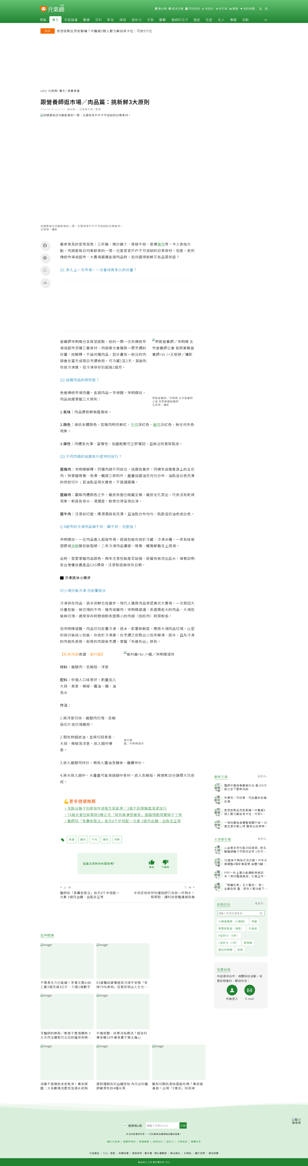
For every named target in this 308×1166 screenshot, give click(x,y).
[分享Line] (44, 257)
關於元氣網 (113, 1141)
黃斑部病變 (225, 949)
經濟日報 (177, 8)
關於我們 (200, 1153)
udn (43, 91)
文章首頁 (182, 1141)
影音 (110, 19)
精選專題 (144, 1141)
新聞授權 (124, 1153)
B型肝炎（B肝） (228, 935)
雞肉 (157, 424)
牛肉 (134, 424)
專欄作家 (196, 1141)
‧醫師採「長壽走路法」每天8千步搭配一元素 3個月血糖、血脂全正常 (122, 820)
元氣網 (52, 91)
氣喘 (240, 949)
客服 (112, 1153)
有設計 (209, 8)
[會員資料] (260, 8)
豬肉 (161, 244)
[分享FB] (44, 245)
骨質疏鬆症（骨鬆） (231, 928)
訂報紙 (187, 1153)
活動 (245, 19)
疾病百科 (158, 1141)
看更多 (262, 776)
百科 (98, 19)
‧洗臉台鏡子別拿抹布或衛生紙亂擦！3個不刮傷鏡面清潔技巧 (115, 808)
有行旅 (222, 8)
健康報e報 (135, 1125)
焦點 (43, 19)
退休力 (137, 19)
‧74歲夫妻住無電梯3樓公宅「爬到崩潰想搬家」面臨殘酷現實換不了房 (123, 814)
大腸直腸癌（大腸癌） (232, 921)
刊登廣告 (94, 1153)
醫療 (86, 19)
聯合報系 (175, 1153)
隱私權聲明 (160, 1153)
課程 (122, 19)
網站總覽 (214, 1153)
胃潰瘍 (248, 942)
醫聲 (162, 19)
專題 (233, 19)
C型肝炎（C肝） (228, 942)
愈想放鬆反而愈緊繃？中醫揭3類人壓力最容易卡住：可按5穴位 (104, 30)
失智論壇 (71, 19)
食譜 (82, 654)
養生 (55, 19)
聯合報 (162, 8)
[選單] (266, 8)
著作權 (148, 1153)
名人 (221, 19)
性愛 (209, 19)
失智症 (253, 928)
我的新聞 (249, 8)
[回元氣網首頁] (56, 8)
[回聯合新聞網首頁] (43, 9)
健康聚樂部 (129, 1141)
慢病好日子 (179, 19)
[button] (265, 19)
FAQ (105, 1153)
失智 (150, 19)
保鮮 (75, 545)
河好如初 (194, 8)
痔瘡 (254, 921)
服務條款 (137, 1153)
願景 (235, 8)
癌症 (197, 19)
